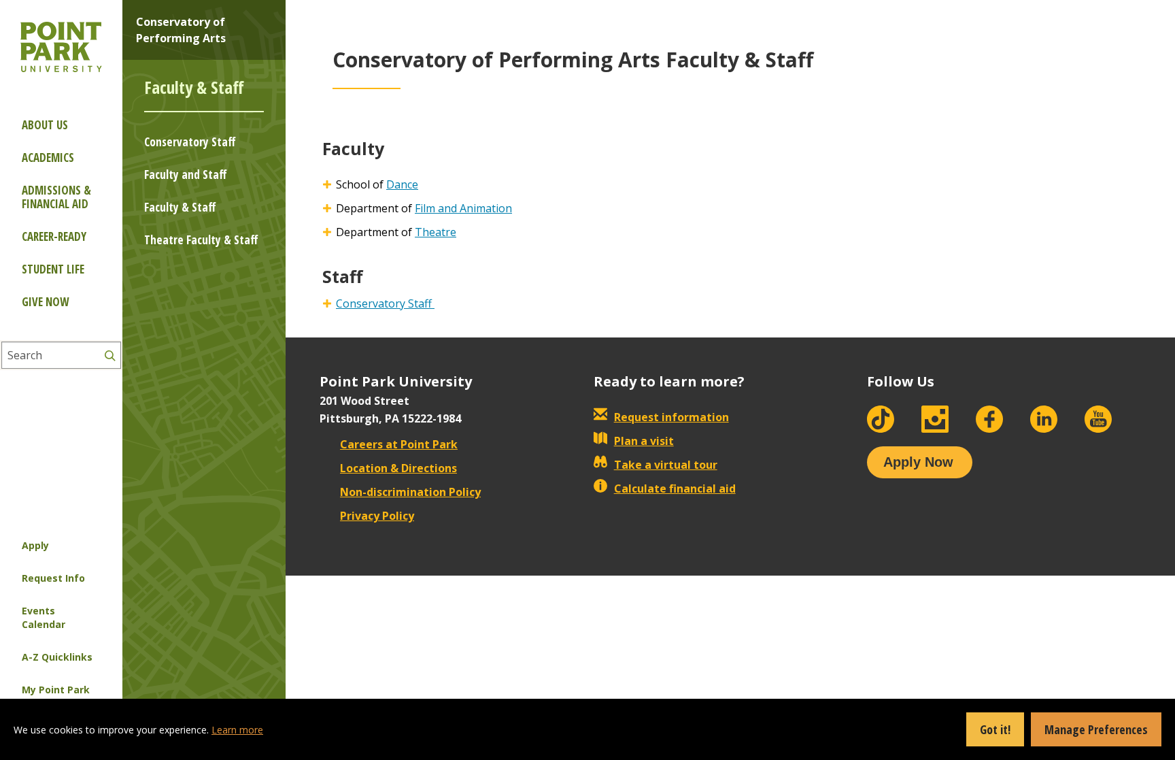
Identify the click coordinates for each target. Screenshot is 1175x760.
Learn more (237, 729)
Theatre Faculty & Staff (201, 240)
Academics (48, 157)
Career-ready (54, 236)
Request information (671, 417)
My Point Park (56, 689)
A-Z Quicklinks (57, 656)
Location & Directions (398, 468)
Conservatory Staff (190, 142)
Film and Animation (463, 208)
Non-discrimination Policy (410, 491)
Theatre (435, 232)
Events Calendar (43, 617)
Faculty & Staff (180, 207)
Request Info (53, 578)
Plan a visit (644, 440)
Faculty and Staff (185, 174)
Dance (402, 184)
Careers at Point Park (399, 444)
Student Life (53, 269)
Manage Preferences (1096, 729)
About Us (45, 125)
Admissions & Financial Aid (56, 197)
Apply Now (918, 462)
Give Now (45, 302)
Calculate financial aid (675, 488)
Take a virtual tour (665, 464)
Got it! (995, 729)
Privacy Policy (377, 515)
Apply (35, 545)
